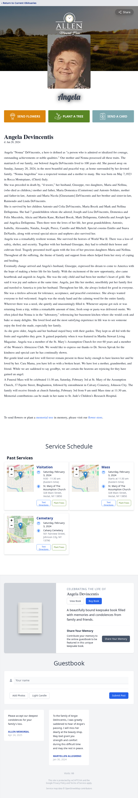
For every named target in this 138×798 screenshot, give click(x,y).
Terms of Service (78, 783)
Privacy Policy (59, 783)
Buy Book (94, 601)
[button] (20, 474)
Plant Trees (59, 502)
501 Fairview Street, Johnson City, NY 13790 (54, 537)
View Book (75, 601)
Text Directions (43, 503)
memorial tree (44, 417)
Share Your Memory (116, 638)
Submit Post (119, 695)
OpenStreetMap (72, 788)
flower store (95, 417)
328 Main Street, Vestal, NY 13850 (52, 494)
